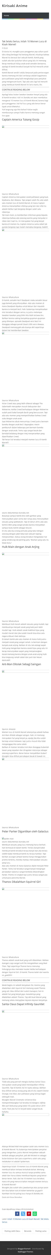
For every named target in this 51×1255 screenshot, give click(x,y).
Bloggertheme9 (24, 1248)
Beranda (27, 1231)
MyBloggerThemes (25, 1251)
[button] (17, 1214)
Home (6, 15)
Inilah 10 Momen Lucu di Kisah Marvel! (23, 1219)
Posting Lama (40, 1231)
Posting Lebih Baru (12, 1231)
